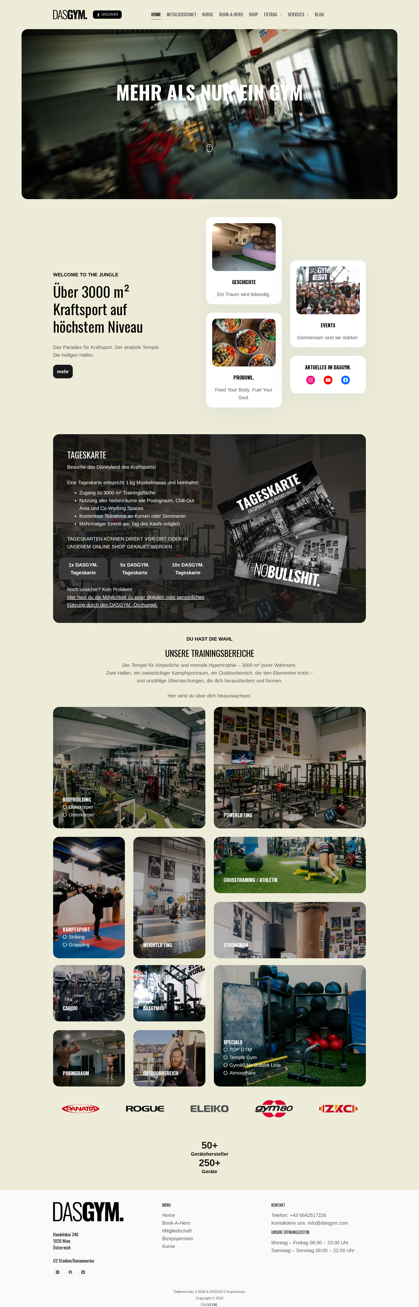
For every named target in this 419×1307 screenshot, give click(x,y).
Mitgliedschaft (177, 1230)
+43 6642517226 (308, 1215)
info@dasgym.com (328, 1223)
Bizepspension (177, 1238)
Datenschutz (184, 1292)
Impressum (236, 1292)
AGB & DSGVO (210, 1292)
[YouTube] (83, 1272)
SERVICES (296, 14)
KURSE (207, 14)
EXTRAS (270, 14)
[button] (63, 371)
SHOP (253, 14)
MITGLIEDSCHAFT (181, 14)
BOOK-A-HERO (231, 14)
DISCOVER (110, 14)
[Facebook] (70, 1272)
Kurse (168, 1246)
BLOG (319, 14)
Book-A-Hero (176, 1223)
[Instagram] (57, 1272)
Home (168, 1215)
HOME (156, 14)
